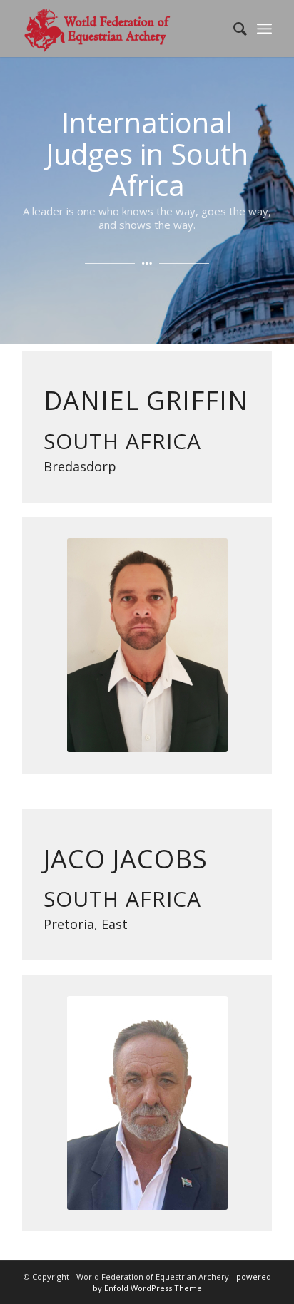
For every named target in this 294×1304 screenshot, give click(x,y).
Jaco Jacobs (126, 858)
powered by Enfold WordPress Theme (182, 1282)
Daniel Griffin (146, 400)
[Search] (233, 28)
